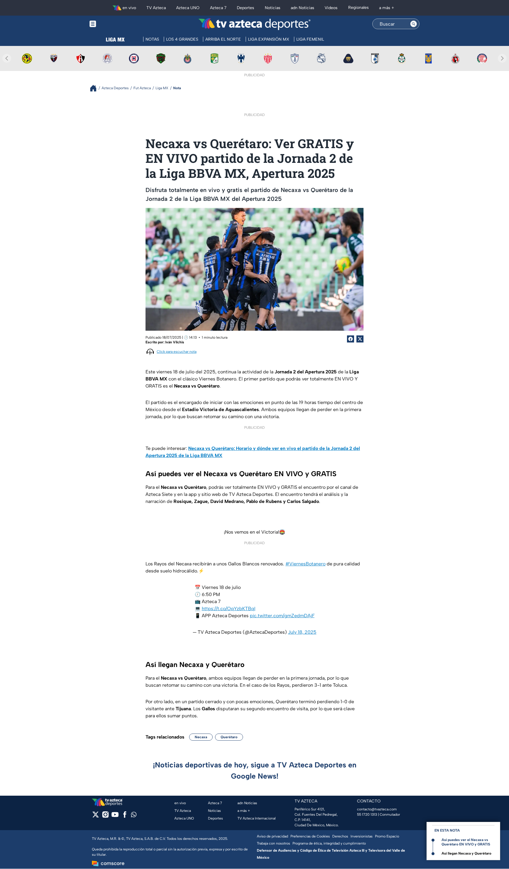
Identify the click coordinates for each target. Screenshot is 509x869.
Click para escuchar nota (176, 352)
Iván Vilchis (174, 342)
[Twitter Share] (359, 338)
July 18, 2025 (302, 632)
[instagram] (105, 816)
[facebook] (124, 816)
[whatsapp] (134, 816)
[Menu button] (113, 24)
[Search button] (413, 24)
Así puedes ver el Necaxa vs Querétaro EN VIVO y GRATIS (466, 842)
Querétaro (229, 737)
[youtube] (115, 816)
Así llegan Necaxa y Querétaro (466, 853)
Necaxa (201, 737)
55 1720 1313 (367, 814)
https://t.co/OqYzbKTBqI (228, 608)
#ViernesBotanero (305, 564)
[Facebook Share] (350, 338)
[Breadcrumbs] (96, 88)
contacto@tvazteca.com (377, 809)
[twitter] (95, 816)
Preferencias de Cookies (310, 836)
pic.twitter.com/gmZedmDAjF (282, 615)
